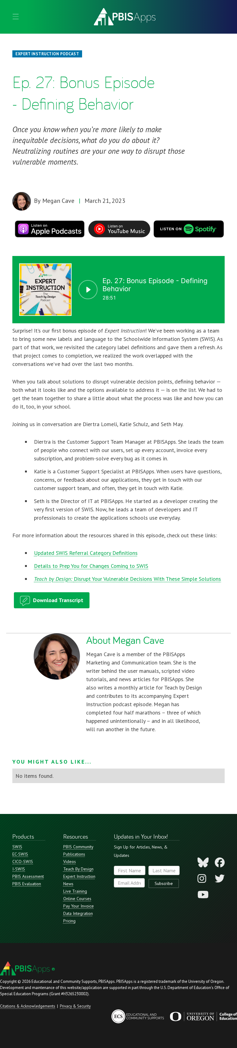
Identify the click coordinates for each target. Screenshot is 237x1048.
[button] (15, 17)
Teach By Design (78, 869)
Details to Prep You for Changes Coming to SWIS (91, 565)
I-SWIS (18, 869)
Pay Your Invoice (78, 906)
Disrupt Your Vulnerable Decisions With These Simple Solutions (127, 578)
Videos (69, 861)
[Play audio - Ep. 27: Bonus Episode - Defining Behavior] (88, 289)
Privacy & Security (75, 1006)
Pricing (69, 921)
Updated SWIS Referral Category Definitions (86, 552)
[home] (125, 16)
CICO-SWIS (22, 861)
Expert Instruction (79, 876)
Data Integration (78, 913)
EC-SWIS (20, 854)
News (68, 884)
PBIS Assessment (28, 876)
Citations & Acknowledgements (27, 1006)
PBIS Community (78, 846)
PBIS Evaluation (26, 884)
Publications (74, 854)
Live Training (75, 891)
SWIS (17, 846)
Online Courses (77, 898)
